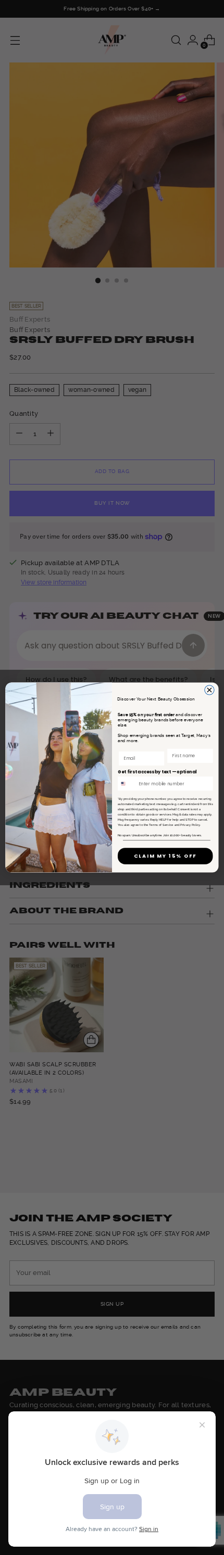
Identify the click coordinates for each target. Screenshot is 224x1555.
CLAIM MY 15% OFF (165, 855)
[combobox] (127, 784)
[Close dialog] (209, 690)
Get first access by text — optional (157, 772)
